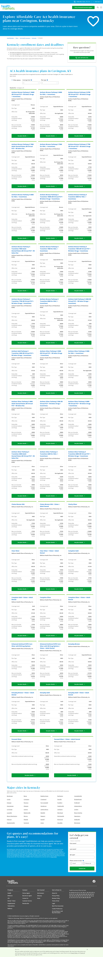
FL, (85, 892)
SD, (72, 897)
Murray (26, 816)
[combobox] (31, 82)
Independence (78, 806)
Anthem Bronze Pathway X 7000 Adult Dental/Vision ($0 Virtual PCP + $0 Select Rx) (23, 146)
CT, (80, 892)
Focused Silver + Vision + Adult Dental (67, 739)
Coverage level (26, 80)
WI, (86, 897)
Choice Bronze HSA (18, 504)
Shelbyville (77, 819)
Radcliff (42, 819)
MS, (89, 894)
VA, (80, 897)
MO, (86, 894)
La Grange (9, 809)
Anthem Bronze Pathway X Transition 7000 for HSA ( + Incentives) (49, 249)
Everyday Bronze (74, 644)
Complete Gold (73, 551)
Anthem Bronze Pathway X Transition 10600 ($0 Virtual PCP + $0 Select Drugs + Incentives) (51, 197)
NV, (81, 896)
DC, (82, 892)
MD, (78, 894)
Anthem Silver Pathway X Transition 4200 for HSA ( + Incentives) (49, 454)
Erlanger (9, 803)
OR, (89, 896)
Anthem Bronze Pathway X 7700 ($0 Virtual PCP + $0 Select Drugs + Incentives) (79, 146)
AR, (72, 892)
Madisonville (27, 813)
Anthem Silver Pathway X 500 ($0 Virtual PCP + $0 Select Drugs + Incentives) (51, 404)
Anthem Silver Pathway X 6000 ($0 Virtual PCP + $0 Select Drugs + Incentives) (79, 404)
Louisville (9, 813)
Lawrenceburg (44, 809)
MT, (91, 894)
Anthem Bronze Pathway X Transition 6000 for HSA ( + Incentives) (77, 197)
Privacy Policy (53, 857)
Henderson (44, 806)
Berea (25, 796)
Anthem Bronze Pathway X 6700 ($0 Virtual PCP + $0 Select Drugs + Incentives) (79, 94)
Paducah (9, 819)
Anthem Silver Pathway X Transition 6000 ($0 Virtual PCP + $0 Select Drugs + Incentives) (79, 454)
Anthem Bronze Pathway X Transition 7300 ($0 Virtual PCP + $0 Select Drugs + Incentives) (79, 249)
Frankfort (59, 803)
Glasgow (26, 806)
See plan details (22, 136)
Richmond (60, 819)
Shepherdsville (11, 823)
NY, (83, 896)
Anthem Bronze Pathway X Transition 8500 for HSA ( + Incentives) (49, 301)
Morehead (60, 813)
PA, (91, 896)
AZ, (74, 892)
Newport (43, 816)
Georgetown (10, 806)
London (76, 809)
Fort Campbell (44, 803)
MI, (82, 894)
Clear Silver (15, 551)
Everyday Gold (45, 693)
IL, (94, 892)
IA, (91, 892)
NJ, (76, 896)
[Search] (98, 7)
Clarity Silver (72, 504)
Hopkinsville (60, 806)
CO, (78, 892)
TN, (74, 897)
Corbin (9, 799)
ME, (80, 894)
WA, (84, 897)
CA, (76, 892)
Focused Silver (16, 739)
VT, (81, 897)
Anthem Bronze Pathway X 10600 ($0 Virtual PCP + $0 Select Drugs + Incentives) (23, 94)
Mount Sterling (78, 813)
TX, (76, 897)
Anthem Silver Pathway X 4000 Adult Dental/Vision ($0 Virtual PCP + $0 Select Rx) (22, 404)
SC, (70, 897)
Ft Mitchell (77, 803)
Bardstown (10, 796)
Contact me (82, 868)
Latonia (26, 809)
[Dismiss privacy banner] (87, 949)
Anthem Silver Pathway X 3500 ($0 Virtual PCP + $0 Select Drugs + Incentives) (51, 353)
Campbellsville (78, 796)
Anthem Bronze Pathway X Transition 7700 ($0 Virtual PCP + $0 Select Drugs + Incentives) (23, 301)
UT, (78, 897)
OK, (87, 896)
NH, (75, 896)
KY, (73, 894)
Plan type (43, 80)
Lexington (60, 809)
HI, (89, 892)
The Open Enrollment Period (17, 52)
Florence (26, 803)
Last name (73, 849)
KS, (72, 894)
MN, (84, 894)
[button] (31, 80)
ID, (93, 892)
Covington (26, 799)
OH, (85, 896)
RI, (93, 896)
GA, (88, 892)
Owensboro (77, 816)
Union (42, 823)
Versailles (59, 823)
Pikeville (26, 819)
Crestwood (43, 799)
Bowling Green (44, 796)
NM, (79, 896)
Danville (59, 799)
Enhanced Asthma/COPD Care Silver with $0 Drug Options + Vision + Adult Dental (50, 646)
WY (90, 897)
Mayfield (43, 813)
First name (73, 843)
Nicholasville (60, 816)
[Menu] (101, 7)
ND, (70, 896)
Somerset (26, 823)
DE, (84, 892)
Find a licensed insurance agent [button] (83, 7)
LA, (75, 894)
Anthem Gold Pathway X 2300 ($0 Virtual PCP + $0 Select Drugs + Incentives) (79, 301)
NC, (93, 894)
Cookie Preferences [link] (57, 908)
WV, (88, 897)
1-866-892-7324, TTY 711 (83, 2)
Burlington (60, 796)
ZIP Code (72, 855)
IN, (70, 894)
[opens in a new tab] (94, 882)
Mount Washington (12, 816)
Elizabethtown (78, 799)
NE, (72, 896)
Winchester (77, 823)
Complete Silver (45, 597)
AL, (70, 892)
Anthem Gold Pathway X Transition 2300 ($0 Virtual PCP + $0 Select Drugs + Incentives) (23, 353)
